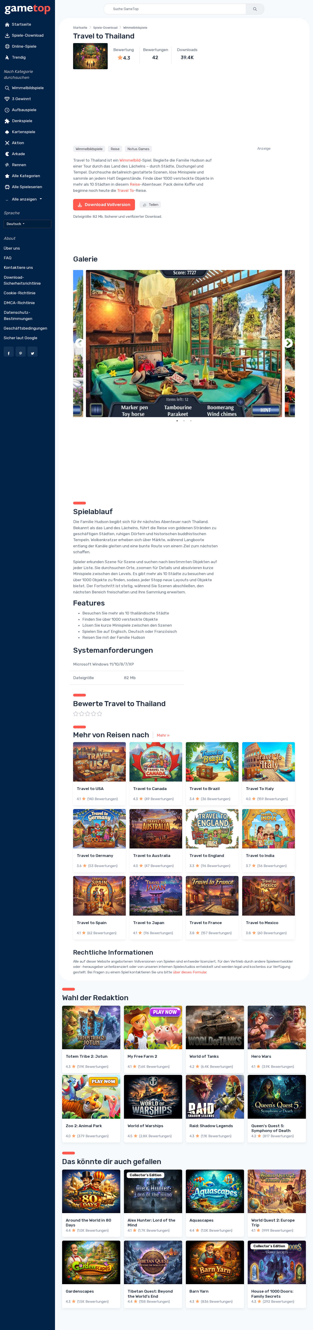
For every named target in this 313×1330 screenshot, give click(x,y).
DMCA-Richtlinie (19, 302)
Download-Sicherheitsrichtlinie (22, 280)
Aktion (17, 142)
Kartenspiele (23, 131)
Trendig (18, 57)
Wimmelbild (129, 160)
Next (288, 343)
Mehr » (163, 735)
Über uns (12, 248)
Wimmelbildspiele (27, 87)
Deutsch (14, 224)
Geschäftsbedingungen (25, 328)
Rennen (18, 164)
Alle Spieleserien (26, 186)
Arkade (18, 153)
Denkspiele (21, 120)
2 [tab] (184, 421)
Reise (115, 149)
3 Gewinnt (21, 98)
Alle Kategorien (25, 175)
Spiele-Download (27, 35)
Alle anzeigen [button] (22, 199)
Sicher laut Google (20, 338)
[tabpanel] (184, 343)
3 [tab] (191, 421)
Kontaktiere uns (18, 267)
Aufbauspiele (23, 109)
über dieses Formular (189, 972)
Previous (80, 343)
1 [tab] (177, 421)
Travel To (125, 190)
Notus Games (138, 149)
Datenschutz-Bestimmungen (18, 315)
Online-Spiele (23, 46)
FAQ (7, 258)
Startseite (21, 24)
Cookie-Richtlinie (20, 293)
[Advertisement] (184, 107)
